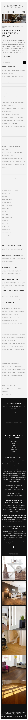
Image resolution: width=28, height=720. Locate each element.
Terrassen (5, 235)
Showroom (14, 449)
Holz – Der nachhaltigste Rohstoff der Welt (13, 164)
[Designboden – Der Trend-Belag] (14, 18)
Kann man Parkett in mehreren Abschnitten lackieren (14, 407)
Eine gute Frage (6, 205)
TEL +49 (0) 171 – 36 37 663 (8, 293)
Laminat (4, 211)
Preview (4, 223)
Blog (10, 26)
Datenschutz (20, 716)
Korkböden (5, 208)
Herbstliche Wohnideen (8, 117)
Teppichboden (5, 232)
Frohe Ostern (5, 93)
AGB (14, 716)
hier (17, 511)
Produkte (4, 226)
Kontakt (14, 451)
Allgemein (5, 26)
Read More (7, 56)
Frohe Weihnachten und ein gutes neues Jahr (13, 108)
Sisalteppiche (5, 229)
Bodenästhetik (6, 199)
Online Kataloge (6, 217)
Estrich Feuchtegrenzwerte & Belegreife (12, 126)
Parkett (4, 220)
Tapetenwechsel (6, 114)
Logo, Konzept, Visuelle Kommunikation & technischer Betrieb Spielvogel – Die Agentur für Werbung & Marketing (14, 430)
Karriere (14, 447)
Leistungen (14, 441)
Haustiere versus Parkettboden (10, 96)
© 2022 (4, 712)
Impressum (10, 716)
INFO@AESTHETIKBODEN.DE (12, 296)
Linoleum (4, 214)
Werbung (4, 241)
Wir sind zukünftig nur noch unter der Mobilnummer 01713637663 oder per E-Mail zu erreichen (13, 79)
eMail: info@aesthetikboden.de (14, 495)
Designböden (15, 26)
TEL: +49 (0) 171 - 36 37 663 (14, 493)
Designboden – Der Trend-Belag (12, 33)
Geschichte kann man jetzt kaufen (14, 418)
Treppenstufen (6, 238)
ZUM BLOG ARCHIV (6, 394)
